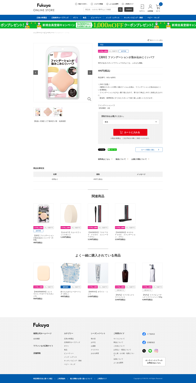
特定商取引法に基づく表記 (42, 378)
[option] (62, 72)
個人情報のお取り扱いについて (81, 378)
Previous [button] (35, 72)
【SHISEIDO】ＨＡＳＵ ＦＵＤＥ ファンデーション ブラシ (125, 234)
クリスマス (95, 350)
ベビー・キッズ (153, 18)
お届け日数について (139, 159)
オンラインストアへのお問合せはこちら (153, 361)
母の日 (93, 339)
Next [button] (90, 72)
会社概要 (36, 339)
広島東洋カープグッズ (60, 18)
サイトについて (119, 339)
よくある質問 (113, 4)
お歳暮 (93, 346)
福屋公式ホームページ (42, 333)
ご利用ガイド (129, 4)
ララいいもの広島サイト (43, 346)
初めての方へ (82, 4)
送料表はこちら (104, 159)
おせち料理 (95, 353)
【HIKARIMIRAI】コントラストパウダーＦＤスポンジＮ (43, 294)
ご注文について (119, 346)
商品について (118, 342)
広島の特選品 (42, 18)
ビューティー (96, 18)
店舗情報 (37, 353)
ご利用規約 (61, 378)
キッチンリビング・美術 (133, 18)
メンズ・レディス (112, 18)
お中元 (93, 342)
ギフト (75, 18)
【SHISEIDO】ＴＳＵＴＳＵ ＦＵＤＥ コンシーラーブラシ (98, 234)
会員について (118, 359)
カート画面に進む (148, 150)
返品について (121, 159)
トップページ (37, 33)
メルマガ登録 (98, 4)
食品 (84, 18)
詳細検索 (129, 9)
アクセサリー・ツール (62, 33)
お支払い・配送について (122, 350)
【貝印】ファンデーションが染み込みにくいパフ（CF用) (43, 238)
